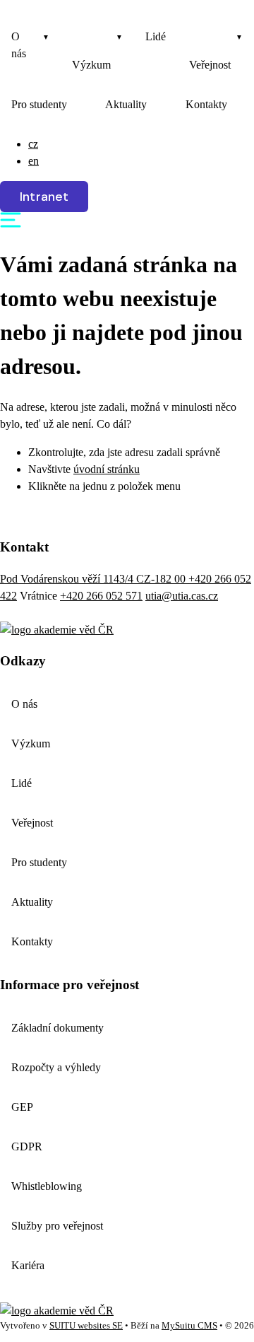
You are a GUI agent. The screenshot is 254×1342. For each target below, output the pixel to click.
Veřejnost (210, 65)
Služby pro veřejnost (57, 1226)
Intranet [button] (44, 196)
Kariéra (27, 1265)
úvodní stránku (106, 469)
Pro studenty (39, 104)
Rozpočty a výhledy (56, 1067)
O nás (18, 44)
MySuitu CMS (189, 1326)
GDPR (26, 1146)
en (33, 161)
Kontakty (206, 104)
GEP (22, 1107)
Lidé (155, 36)
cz (33, 144)
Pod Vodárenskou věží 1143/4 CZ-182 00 (94, 579)
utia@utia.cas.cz (181, 596)
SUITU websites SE (86, 1326)
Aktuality (126, 104)
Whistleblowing (46, 1186)
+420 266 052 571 (101, 596)
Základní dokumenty (57, 1028)
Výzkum (91, 65)
